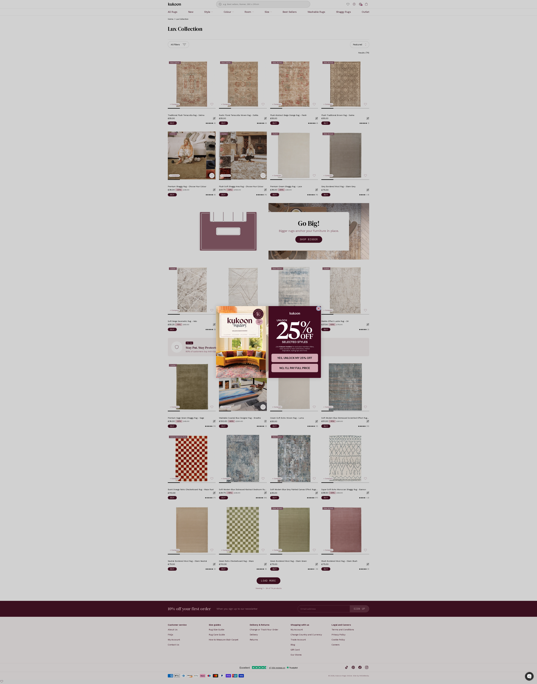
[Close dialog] (318, 308)
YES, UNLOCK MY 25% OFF (294, 358)
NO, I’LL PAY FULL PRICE (295, 368)
